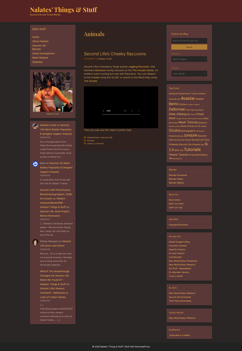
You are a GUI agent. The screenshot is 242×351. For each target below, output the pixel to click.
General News (93, 137)
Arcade (95, 77)
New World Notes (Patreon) (182, 264)
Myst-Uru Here (176, 203)
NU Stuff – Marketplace (180, 268)
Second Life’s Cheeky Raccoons (115, 53)
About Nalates (40, 41)
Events (193, 114)
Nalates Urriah (48, 125)
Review (180, 136)
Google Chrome (181, 119)
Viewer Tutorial (178, 154)
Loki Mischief (175, 257)
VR (170, 158)
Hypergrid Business (178, 224)
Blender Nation (176, 179)
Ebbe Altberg (177, 114)
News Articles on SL (191, 126)
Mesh (206, 118)
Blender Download (178, 175)
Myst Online (174, 200)
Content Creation (193, 104)
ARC (178, 99)
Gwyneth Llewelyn (178, 245)
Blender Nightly (176, 183)
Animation (201, 93)
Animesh (173, 99)
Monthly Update (174, 126)
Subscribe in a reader (179, 335)
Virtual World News (198, 154)
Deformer (177, 109)
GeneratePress (142, 346)
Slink (176, 150)
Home (35, 37)
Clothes (183, 104)
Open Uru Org (175, 207)
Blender (36, 49)
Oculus (175, 130)
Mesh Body (173, 123)
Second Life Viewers (189, 144)
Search (189, 47)
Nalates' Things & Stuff (63, 9)
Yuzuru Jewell (175, 276)
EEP (188, 114)
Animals (90, 140)
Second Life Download (180, 297)
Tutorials (192, 149)
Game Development (43, 53)
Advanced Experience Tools (182, 93)
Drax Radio (199, 110)
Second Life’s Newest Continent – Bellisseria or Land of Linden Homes (54, 292)
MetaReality (202, 123)
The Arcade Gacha (143, 70)
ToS (181, 150)
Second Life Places (182, 140)
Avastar (188, 98)
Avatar (200, 98)
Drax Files (190, 110)
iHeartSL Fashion (177, 249)
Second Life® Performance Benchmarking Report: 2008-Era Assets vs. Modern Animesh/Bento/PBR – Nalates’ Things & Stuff (56, 198)
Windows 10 (177, 159)
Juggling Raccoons (138, 66)
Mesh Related (40, 57)
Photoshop (200, 131)
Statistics (37, 62)
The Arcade (90, 81)
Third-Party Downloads (180, 301)
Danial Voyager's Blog (179, 242)
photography (188, 130)
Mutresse (100, 70)
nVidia (203, 126)
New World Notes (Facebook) (183, 261)
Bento (174, 104)
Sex (202, 145)
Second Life (106, 137)
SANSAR (190, 135)
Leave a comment (95, 143)
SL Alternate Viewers (179, 272)
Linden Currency (197, 119)
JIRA (189, 119)
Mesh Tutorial (187, 122)
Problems (173, 136)
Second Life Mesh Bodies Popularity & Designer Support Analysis (56, 129)
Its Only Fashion (176, 253)
